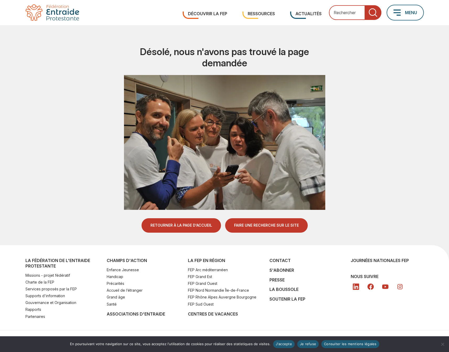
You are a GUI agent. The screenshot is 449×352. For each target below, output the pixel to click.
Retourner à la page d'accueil (181, 225)
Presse (277, 279)
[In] (400, 286)
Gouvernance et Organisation (50, 302)
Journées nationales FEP (380, 260)
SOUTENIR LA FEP (287, 299)
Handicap (115, 276)
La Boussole (284, 289)
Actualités (308, 13)
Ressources (261, 13)
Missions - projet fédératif (47, 275)
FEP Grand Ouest (202, 283)
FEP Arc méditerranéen (208, 270)
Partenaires (35, 316)
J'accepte (284, 344)
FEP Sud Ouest (201, 304)
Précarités (115, 283)
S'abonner (281, 270)
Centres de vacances (213, 314)
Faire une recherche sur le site (266, 225)
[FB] (370, 286)
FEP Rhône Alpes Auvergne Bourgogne (222, 297)
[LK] (356, 286)
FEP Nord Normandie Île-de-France (218, 290)
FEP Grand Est (200, 276)
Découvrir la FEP (207, 13)
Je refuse (308, 344)
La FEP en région (206, 260)
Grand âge (116, 297)
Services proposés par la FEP (51, 289)
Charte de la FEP (39, 282)
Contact (280, 260)
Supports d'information (45, 296)
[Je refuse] (442, 344)
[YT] (385, 286)
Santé (112, 304)
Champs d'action (127, 260)
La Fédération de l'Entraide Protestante (57, 263)
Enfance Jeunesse (123, 270)
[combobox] (355, 12)
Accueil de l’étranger (125, 290)
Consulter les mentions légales (350, 344)
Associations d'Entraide (136, 314)
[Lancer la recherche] (373, 12)
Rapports (33, 309)
